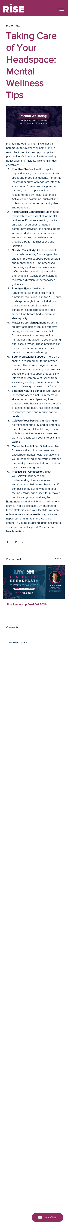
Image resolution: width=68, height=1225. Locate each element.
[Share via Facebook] (7, 541)
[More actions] (60, 26)
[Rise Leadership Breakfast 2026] (34, 582)
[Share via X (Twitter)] (15, 541)
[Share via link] (30, 541)
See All (58, 558)
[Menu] (61, 8)
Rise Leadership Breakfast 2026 (27, 604)
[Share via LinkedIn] (23, 541)
